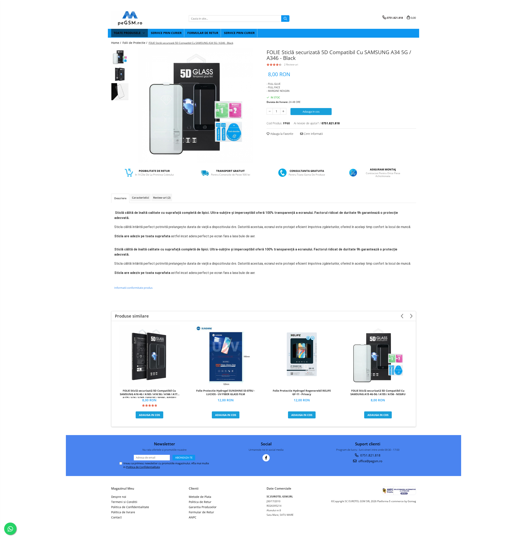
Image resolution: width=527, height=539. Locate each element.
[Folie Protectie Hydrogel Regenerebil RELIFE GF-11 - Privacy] (302, 356)
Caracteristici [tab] (140, 197)
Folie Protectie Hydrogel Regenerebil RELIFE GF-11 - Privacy (302, 392)
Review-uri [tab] (161, 197)
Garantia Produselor (203, 507)
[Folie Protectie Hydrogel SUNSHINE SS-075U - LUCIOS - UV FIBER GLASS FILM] (226, 356)
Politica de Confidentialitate (143, 467)
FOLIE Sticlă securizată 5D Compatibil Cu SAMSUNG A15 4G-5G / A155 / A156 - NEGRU (378, 392)
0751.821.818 (369, 455)
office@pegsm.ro (370, 461)
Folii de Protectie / (135, 43)
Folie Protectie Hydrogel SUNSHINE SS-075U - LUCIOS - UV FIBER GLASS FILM (225, 392)
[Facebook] (266, 457)
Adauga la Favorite (281, 134)
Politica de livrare (123, 512)
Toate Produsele (127, 33)
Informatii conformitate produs (133, 288)
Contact (116, 517)
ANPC (192, 517)
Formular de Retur (202, 33)
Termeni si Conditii (124, 502)
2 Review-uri (291, 64)
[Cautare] (285, 18)
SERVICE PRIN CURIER (166, 33)
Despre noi (118, 497)
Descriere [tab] (120, 198)
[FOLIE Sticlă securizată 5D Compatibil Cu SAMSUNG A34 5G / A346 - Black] (196, 105)
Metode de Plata (200, 497)
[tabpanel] (196, 105)
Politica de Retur (200, 502)
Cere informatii (313, 134)
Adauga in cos (311, 111)
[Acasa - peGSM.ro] (131, 18)
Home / (116, 43)
